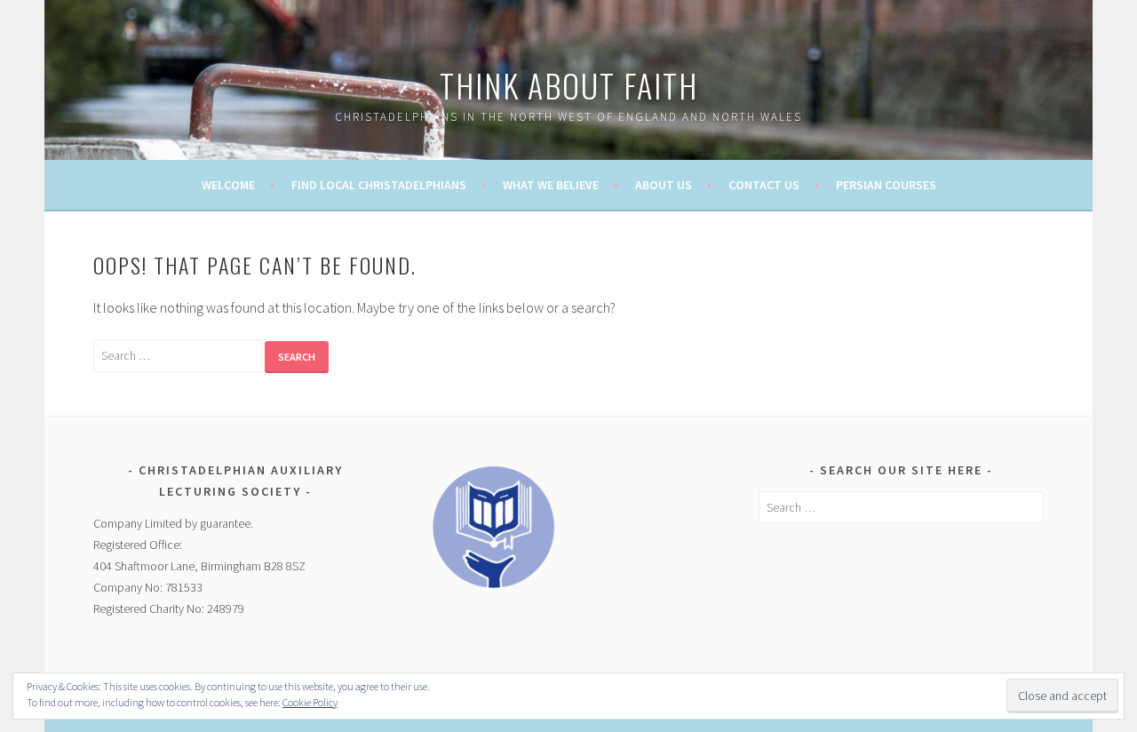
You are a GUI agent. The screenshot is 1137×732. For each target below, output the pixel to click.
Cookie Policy (310, 702)
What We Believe (551, 185)
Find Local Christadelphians (378, 185)
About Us (663, 185)
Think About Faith (569, 84)
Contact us (763, 185)
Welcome (228, 185)
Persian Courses (886, 185)
